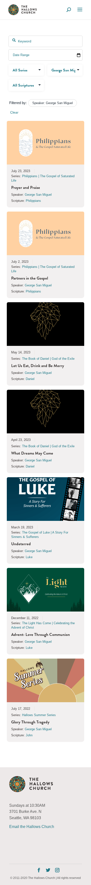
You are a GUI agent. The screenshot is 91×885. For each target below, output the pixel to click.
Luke (29, 557)
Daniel (30, 379)
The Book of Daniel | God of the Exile (48, 358)
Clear (14, 112)
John (29, 735)
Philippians (33, 201)
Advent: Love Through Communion (40, 635)
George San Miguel (38, 194)
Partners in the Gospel (29, 278)
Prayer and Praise (25, 188)
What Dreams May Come (32, 453)
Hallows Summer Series (39, 715)
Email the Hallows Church (31, 827)
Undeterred (21, 544)
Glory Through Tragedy (30, 722)
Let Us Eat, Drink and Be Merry (37, 366)
